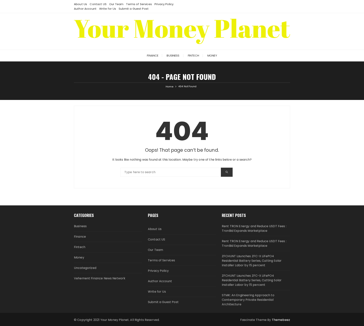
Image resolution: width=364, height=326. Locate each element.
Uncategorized (85, 268)
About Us (80, 4)
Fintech (193, 55)
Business (173, 55)
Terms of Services (139, 4)
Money (212, 55)
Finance (152, 55)
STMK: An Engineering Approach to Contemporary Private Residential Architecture (248, 299)
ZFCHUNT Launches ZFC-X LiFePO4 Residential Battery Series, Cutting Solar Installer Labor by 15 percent (252, 260)
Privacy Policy (164, 4)
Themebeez (281, 320)
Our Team (116, 4)
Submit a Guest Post (134, 9)
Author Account (85, 9)
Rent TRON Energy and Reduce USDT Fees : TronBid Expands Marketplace (254, 228)
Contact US (98, 4)
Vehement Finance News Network (99, 278)
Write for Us (107, 9)
